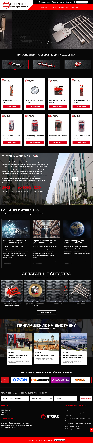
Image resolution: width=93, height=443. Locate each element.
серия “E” (3, 412)
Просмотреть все (46, 312)
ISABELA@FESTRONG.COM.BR (83, 423)
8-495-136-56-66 (45, 2)
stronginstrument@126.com (83, 418)
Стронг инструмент (6, 409)
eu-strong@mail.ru (59, 2)
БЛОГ (68, 7)
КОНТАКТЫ (75, 7)
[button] (85, 211)
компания (44, 7)
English (70, 2)
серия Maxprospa (6, 410)
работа (61, 7)
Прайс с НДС (4, 414)
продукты (53, 7)
